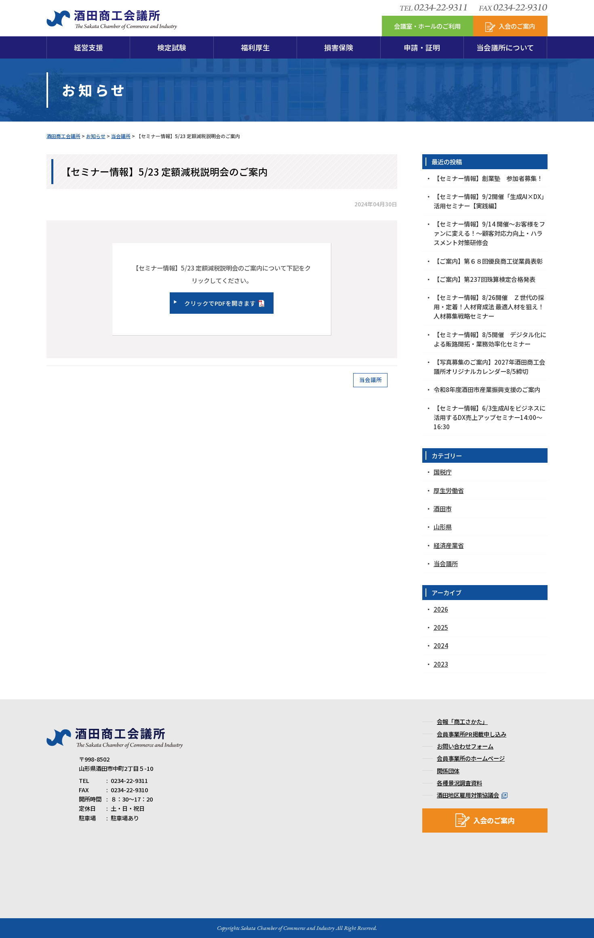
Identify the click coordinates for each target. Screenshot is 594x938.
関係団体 (448, 770)
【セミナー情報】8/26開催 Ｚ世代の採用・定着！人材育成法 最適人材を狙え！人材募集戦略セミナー (489, 306)
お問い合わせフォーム (465, 746)
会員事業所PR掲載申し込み (471, 734)
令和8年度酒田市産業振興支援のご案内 (487, 389)
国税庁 (443, 471)
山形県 (443, 526)
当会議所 (370, 380)
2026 (441, 608)
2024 (441, 645)
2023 (441, 663)
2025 (441, 627)
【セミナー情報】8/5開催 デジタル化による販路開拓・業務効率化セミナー (490, 339)
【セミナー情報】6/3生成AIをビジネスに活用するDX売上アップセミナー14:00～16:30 (490, 417)
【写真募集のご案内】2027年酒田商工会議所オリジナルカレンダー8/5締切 (489, 366)
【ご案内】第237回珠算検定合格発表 (484, 279)
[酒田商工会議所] (111, 25)
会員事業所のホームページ (471, 758)
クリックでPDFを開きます (220, 303)
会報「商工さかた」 (462, 721)
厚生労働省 (449, 490)
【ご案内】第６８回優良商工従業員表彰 (488, 260)
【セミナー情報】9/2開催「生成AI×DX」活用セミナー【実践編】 (490, 201)
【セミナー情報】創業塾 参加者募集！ (488, 178)
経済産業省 (449, 545)
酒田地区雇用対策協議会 (468, 795)
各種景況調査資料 (459, 783)
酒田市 (443, 508)
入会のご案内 (493, 820)
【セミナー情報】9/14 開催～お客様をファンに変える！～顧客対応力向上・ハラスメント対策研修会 (489, 233)
